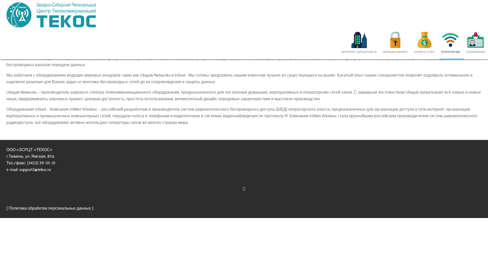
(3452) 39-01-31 (41, 163)
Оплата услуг (424, 52)
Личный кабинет (395, 52)
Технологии (450, 52)
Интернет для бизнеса (359, 52)
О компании (475, 52)
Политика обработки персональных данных (50, 208)
